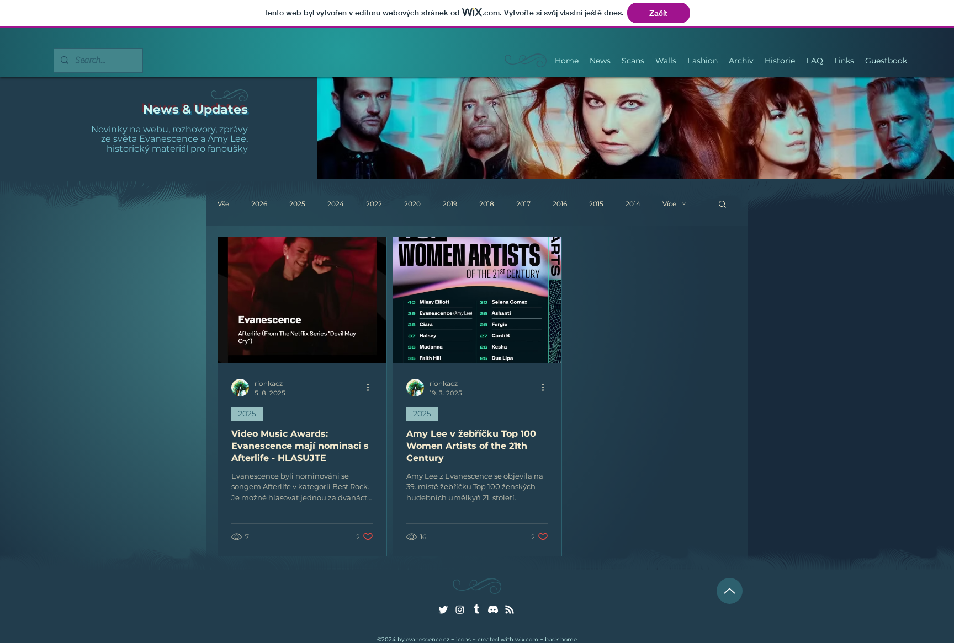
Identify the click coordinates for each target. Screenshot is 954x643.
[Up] (730, 591)
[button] (722, 205)
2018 (486, 204)
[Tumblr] (476, 609)
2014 (633, 204)
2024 (335, 204)
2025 (297, 204)
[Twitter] (443, 609)
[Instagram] (459, 609)
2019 (450, 204)
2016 (560, 204)
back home (561, 639)
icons (463, 639)
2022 (374, 204)
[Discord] (493, 609)
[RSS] (509, 609)
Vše (223, 204)
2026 (259, 204)
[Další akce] (371, 387)
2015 (596, 204)
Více (669, 204)
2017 (523, 204)
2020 (412, 204)
